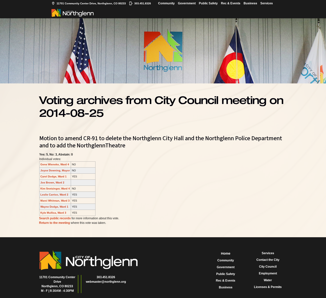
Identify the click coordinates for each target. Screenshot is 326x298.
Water (268, 280)
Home (225, 253)
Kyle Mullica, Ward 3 (53, 212)
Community (166, 3)
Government (187, 3)
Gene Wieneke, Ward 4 (54, 164)
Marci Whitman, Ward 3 (55, 200)
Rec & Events (230, 3)
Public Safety (208, 3)
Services (266, 3)
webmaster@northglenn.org (106, 281)
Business (250, 3)
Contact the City (267, 259)
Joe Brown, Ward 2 (52, 182)
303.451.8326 (142, 3)
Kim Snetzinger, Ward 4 (55, 188)
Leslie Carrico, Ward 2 (54, 194)
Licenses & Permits (268, 287)
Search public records (55, 218)
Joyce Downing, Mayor (55, 170)
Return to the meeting (54, 222)
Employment (268, 273)
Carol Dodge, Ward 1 (53, 176)
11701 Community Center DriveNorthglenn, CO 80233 (57, 282)
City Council (268, 266)
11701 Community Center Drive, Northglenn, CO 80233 (91, 3)
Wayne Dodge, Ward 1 (54, 206)
